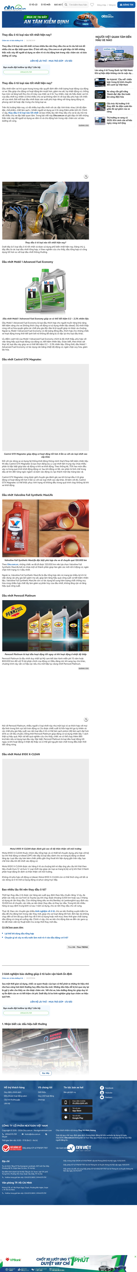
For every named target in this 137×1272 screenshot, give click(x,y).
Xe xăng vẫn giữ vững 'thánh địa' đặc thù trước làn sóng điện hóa (118, 94)
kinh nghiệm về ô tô (45, 850)
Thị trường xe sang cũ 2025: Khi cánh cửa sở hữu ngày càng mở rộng (119, 120)
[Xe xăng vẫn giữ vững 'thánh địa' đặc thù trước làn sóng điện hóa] (100, 94)
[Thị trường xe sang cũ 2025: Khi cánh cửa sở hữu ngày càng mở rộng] (100, 120)
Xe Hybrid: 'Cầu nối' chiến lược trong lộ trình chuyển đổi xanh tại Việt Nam (119, 82)
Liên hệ (7, 1042)
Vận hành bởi (61, 1087)
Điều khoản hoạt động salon (15, 1035)
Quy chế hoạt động (46, 1035)
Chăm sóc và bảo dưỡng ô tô (12, 40)
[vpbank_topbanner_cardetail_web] (68, 1263)
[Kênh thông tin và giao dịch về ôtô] (15, 7)
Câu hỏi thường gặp (12, 1039)
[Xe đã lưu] (92, 5)
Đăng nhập (101, 5)
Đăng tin (128, 4)
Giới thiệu (42, 1031)
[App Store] (77, 1049)
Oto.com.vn (12, 538)
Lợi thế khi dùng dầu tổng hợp (19, 872)
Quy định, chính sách (12, 1031)
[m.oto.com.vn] (77, 1041)
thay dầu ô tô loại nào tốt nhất (23, 112)
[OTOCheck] (68, 19)
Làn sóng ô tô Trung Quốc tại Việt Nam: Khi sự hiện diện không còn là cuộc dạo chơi (114, 72)
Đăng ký (112, 5)
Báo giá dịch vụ (70, 1031)
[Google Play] (77, 1056)
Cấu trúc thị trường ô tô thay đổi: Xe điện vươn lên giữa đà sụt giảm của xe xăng (119, 107)
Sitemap (41, 1039)
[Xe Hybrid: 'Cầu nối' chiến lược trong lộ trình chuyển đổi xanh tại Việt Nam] (100, 82)
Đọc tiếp (45, 1012)
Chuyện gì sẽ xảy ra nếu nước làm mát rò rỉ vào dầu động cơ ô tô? (36, 876)
